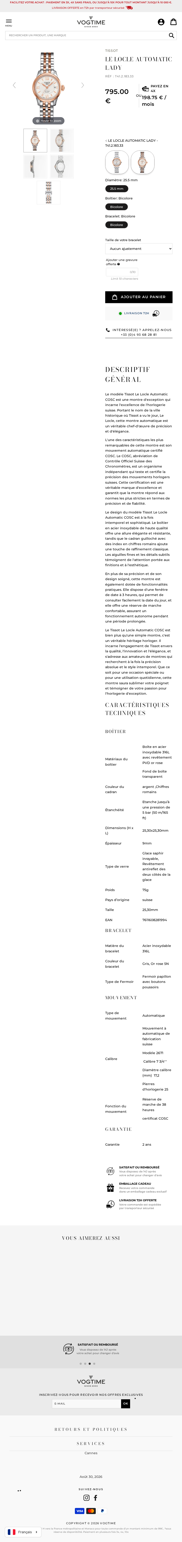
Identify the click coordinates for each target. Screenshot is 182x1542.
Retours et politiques (91, 1429)
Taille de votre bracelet (123, 240)
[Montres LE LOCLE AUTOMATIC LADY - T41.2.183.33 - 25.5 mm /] (62, 140)
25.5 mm (117, 187)
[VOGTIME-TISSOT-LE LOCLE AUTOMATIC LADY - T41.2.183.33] (35, 140)
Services (91, 1443)
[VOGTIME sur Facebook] (95, 1498)
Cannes (91, 1453)
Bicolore (116, 206)
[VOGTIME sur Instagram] (86, 1498)
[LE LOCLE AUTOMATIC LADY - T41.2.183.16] (117, 162)
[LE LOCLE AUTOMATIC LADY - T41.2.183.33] (143, 162)
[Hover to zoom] (48, 87)
